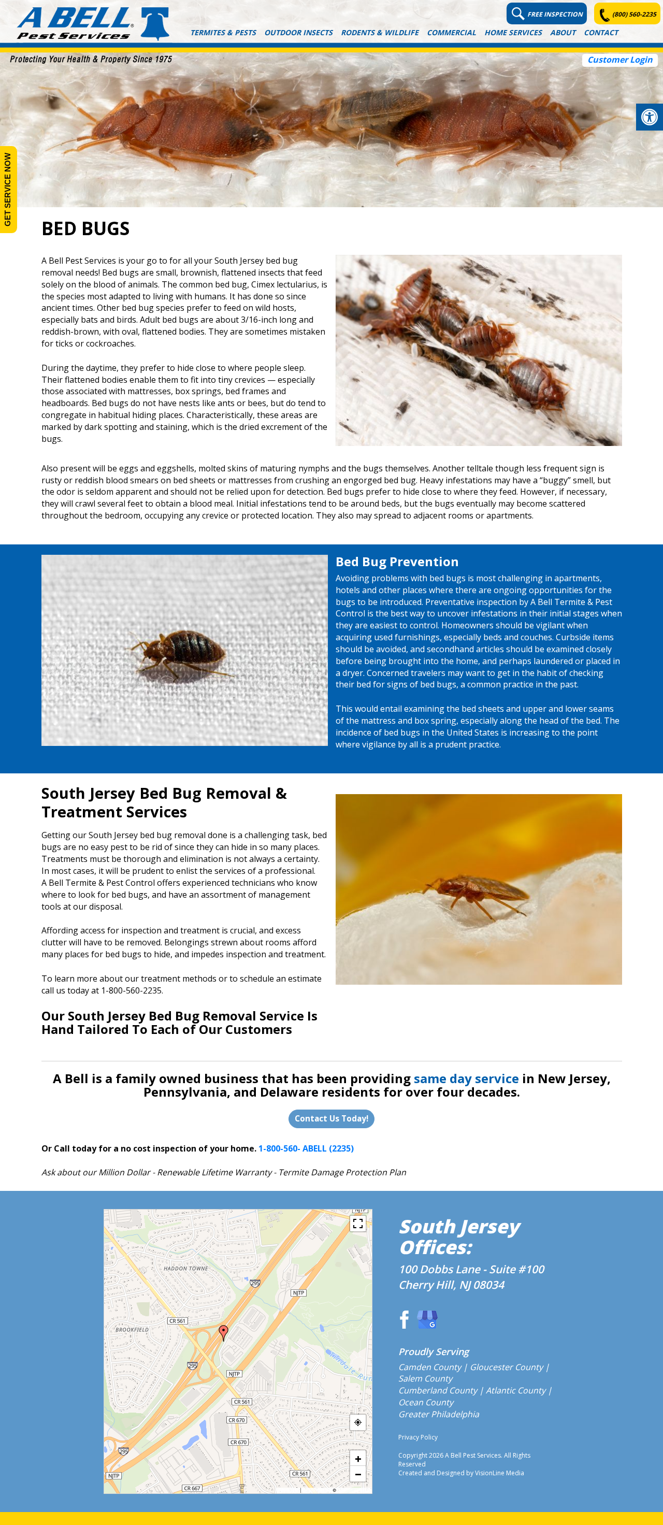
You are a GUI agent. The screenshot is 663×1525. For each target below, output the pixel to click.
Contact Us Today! (331, 1118)
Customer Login (620, 59)
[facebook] (402, 1319)
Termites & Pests (223, 32)
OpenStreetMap (353, 1490)
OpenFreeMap (317, 1490)
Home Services (513, 32)
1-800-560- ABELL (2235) (306, 1148)
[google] (427, 1319)
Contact (601, 32)
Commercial (451, 32)
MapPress (289, 1490)
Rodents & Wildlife (380, 32)
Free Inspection (555, 14)
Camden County (429, 1367)
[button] (649, 117)
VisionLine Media (499, 1473)
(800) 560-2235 (634, 14)
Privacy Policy (418, 1437)
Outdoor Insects (298, 32)
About (562, 32)
